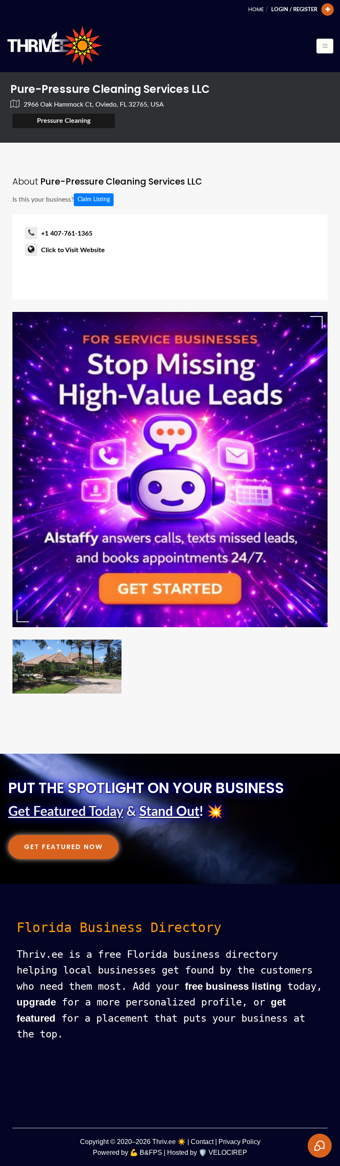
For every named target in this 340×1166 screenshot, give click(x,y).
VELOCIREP (228, 1152)
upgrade (36, 1002)
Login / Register (294, 9)
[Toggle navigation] (324, 46)
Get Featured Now (63, 847)
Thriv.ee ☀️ (169, 1141)
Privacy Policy (239, 1141)
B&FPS (151, 1152)
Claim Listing (94, 199)
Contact (202, 1141)
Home (256, 9)
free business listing (233, 986)
